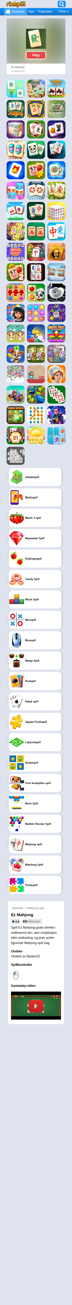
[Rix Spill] (15, 4)
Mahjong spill (35, 908)
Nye (31, 11)
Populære (45, 11)
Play (36, 55)
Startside (18, 11)
